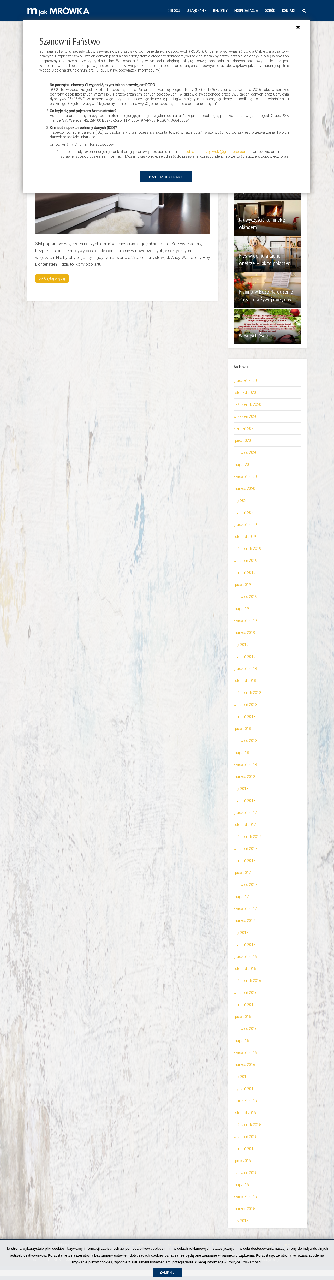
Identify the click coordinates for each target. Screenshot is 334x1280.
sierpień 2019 (244, 572)
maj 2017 (241, 897)
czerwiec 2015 (245, 1173)
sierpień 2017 (244, 861)
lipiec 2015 (242, 1161)
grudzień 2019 (245, 524)
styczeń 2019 (244, 656)
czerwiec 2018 (245, 741)
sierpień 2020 (244, 428)
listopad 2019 (245, 536)
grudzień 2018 (245, 668)
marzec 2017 (244, 921)
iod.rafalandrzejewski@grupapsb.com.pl (218, 152)
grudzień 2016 (245, 957)
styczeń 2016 (244, 1089)
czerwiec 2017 (245, 885)
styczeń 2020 (244, 512)
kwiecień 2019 (245, 620)
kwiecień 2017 (245, 909)
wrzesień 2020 (245, 416)
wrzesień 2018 (245, 704)
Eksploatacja (246, 11)
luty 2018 (241, 789)
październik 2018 (247, 692)
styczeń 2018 (244, 801)
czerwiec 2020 (245, 452)
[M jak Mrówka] (58, 11)
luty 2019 (241, 644)
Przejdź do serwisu (166, 177)
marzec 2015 (244, 1209)
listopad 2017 (245, 825)
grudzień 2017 (245, 813)
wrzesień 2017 (245, 849)
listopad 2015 (245, 1113)
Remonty (220, 11)
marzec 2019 (244, 632)
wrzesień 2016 (245, 993)
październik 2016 (247, 981)
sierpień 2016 (244, 1005)
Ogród (270, 11)
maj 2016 (241, 1041)
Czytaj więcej (54, 278)
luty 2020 (241, 500)
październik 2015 (247, 1125)
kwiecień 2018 (245, 765)
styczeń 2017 (244, 945)
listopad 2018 (245, 680)
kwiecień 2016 (245, 1053)
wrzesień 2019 (245, 560)
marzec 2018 (244, 777)
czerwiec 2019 (245, 596)
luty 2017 (241, 933)
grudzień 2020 (245, 380)
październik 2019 (247, 548)
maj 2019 (241, 608)
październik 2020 (247, 404)
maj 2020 (241, 464)
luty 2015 (241, 1221)
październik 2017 (247, 837)
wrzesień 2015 (245, 1137)
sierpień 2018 (244, 717)
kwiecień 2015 (245, 1197)
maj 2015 (241, 1185)
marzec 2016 (244, 1065)
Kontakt (289, 11)
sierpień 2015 (244, 1149)
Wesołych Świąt (254, 335)
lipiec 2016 (242, 1017)
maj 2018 (241, 753)
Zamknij (167, 1273)
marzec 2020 (244, 488)
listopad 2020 (245, 392)
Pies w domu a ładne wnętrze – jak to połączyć (264, 259)
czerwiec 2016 (245, 1029)
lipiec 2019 (242, 584)
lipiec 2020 (242, 440)
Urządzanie (196, 11)
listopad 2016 (245, 969)
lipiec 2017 (242, 873)
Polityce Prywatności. (245, 1262)
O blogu (174, 11)
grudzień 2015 (245, 1101)
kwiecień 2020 (245, 476)
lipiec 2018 (242, 729)
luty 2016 (241, 1077)
